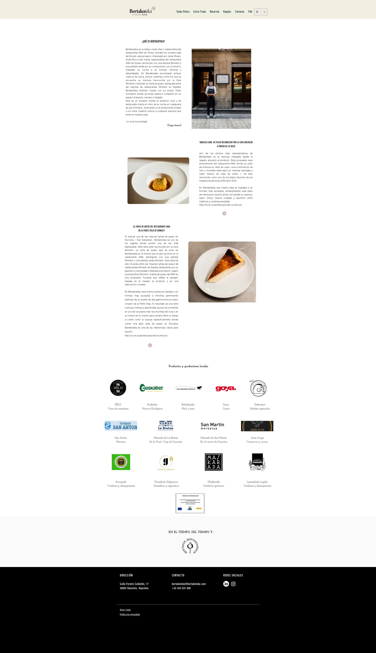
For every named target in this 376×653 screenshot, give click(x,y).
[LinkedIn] (226, 584)
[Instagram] (233, 584)
